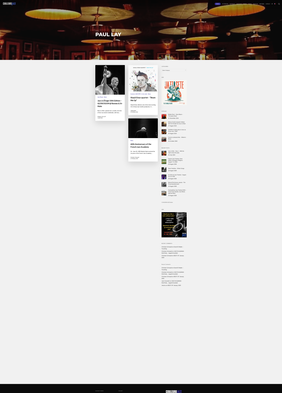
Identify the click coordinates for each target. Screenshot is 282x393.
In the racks (144, 94)
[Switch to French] (274, 3)
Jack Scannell (165, 281)
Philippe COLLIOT (102, 116)
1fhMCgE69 (133, 110)
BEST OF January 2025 (174, 285)
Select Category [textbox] (166, 70)
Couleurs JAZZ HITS (135, 94)
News (105, 97)
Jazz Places (100, 97)
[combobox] (174, 70)
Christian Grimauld (134, 157)
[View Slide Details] (174, 92)
